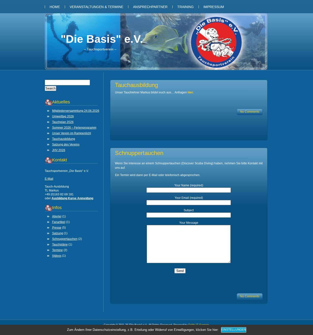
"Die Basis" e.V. (102, 39)
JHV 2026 (58, 150)
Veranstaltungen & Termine (96, 6)
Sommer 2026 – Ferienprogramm (74, 127)
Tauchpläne (60, 244)
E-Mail (49, 178)
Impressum (213, 6)
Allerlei (56, 216)
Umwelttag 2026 (63, 116)
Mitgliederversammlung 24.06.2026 (75, 110)
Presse (56, 227)
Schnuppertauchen (65, 239)
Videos (56, 255)
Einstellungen (233, 329)
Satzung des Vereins (65, 144)
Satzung (57, 233)
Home (55, 6)
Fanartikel (58, 222)
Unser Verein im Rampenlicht (71, 133)
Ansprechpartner (150, 6)
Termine (57, 250)
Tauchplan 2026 (63, 122)
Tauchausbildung (63, 139)
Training (185, 6)
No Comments (249, 111)
